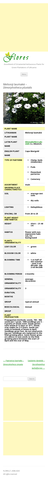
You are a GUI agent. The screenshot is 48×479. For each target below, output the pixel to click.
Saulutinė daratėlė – (36, 364)
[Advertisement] (24, 27)
